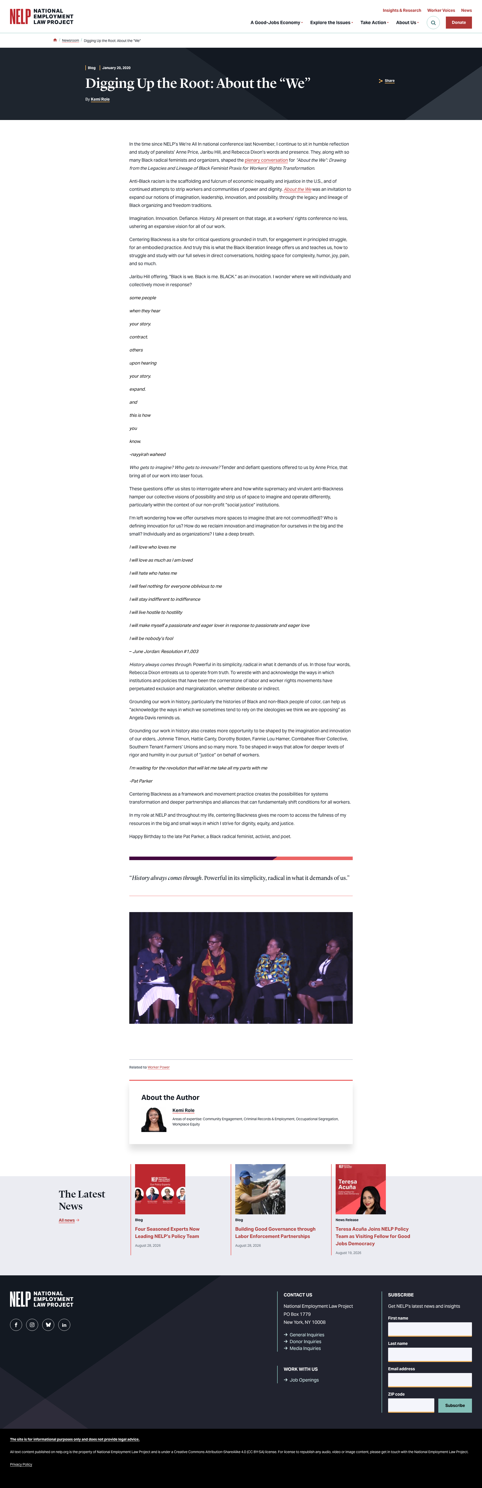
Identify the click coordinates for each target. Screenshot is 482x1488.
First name (398, 1318)
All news (67, 1220)
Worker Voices (441, 10)
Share (390, 80)
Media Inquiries (305, 1348)
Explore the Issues (330, 22)
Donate (459, 22)
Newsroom (70, 40)
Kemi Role (100, 99)
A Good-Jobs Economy (275, 22)
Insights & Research (402, 10)
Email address (401, 1369)
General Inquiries (307, 1335)
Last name (398, 1343)
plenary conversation (266, 160)
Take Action (373, 22)
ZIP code (396, 1394)
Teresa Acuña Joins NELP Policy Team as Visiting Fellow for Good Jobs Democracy (373, 1236)
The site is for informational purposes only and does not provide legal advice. (75, 1439)
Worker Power (159, 1067)
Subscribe (455, 1405)
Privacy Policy (21, 1464)
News (466, 10)
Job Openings (304, 1380)
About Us (406, 22)
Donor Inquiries (305, 1341)
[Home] (55, 40)
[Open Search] (433, 22)
